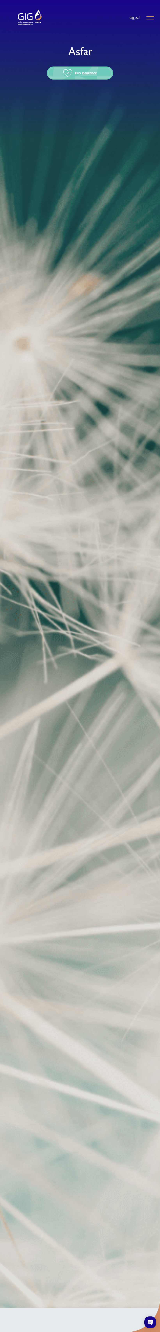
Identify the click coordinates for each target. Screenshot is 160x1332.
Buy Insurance (86, 73)
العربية (134, 17)
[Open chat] (150, 1322)
